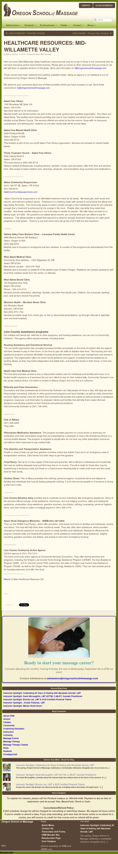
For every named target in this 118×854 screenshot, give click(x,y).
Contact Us (47, 828)
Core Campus (49, 841)
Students (29, 25)
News (38, 54)
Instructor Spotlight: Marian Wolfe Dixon (22, 705)
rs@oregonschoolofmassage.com (33, 87)
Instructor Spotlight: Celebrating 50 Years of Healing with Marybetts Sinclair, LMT (42, 693)
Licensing (8, 735)
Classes (7, 722)
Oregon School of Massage (17, 821)
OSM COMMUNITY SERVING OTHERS (27, 33)
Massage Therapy (11, 741)
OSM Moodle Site (51, 834)
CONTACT (85, 5)
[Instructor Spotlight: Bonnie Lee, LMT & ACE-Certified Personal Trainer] (7, 787)
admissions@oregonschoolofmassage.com (72, 678)
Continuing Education (13, 728)
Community (30, 54)
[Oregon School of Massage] (37, 10)
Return (7, 579)
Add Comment (45, 54)
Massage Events (11, 738)
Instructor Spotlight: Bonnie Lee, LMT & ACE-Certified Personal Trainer (37, 699)
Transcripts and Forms (53, 831)
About (90, 25)
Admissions (12, 25)
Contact (77, 25)
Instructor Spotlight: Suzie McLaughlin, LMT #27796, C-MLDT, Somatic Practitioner (42, 696)
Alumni (6, 719)
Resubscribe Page (51, 837)
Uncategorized (10, 754)
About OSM (8, 715)
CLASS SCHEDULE (104, 5)
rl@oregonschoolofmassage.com (90, 68)
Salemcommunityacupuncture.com (20, 191)
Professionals (47, 25)
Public (64, 25)
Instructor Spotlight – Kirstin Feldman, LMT (24, 702)
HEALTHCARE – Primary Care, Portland (90, 33)
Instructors (8, 731)
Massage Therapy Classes (15, 744)
